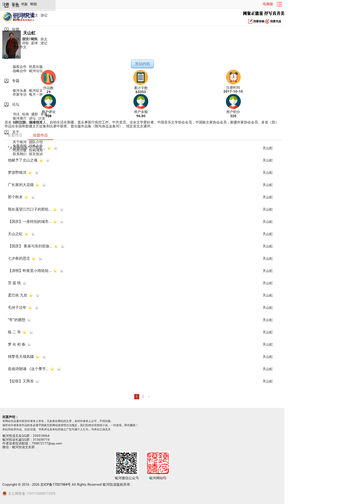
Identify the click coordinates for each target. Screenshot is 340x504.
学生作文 (20, 47)
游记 (43, 15)
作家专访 (20, 95)
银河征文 (36, 91)
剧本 (16, 19)
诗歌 (25, 43)
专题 (15, 81)
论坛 (15, 104)
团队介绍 (36, 142)
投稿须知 (36, 150)
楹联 (16, 43)
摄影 (34, 114)
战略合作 (20, 71)
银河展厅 (20, 118)
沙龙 (41, 118)
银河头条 (20, 91)
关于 (15, 132)
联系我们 (20, 154)
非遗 (43, 114)
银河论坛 (36, 71)
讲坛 (32, 118)
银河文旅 (20, 122)
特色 (15, 57)
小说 (16, 15)
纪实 (25, 15)
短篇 (15, 29)
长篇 (15, 5)
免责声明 (20, 146)
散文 (34, 15)
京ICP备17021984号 (55, 484)
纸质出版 (36, 67)
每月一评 (36, 95)
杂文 (43, 39)
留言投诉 (36, 154)
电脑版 (268, 4)
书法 (16, 114)
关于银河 (20, 142)
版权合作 (20, 67)
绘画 (25, 114)
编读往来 (36, 122)
